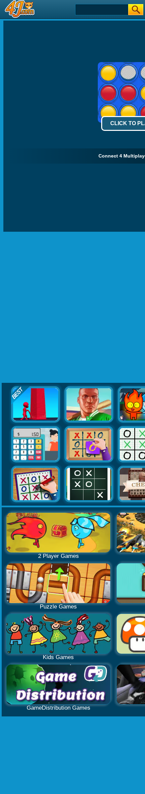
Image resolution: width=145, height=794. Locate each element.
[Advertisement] (72, 307)
